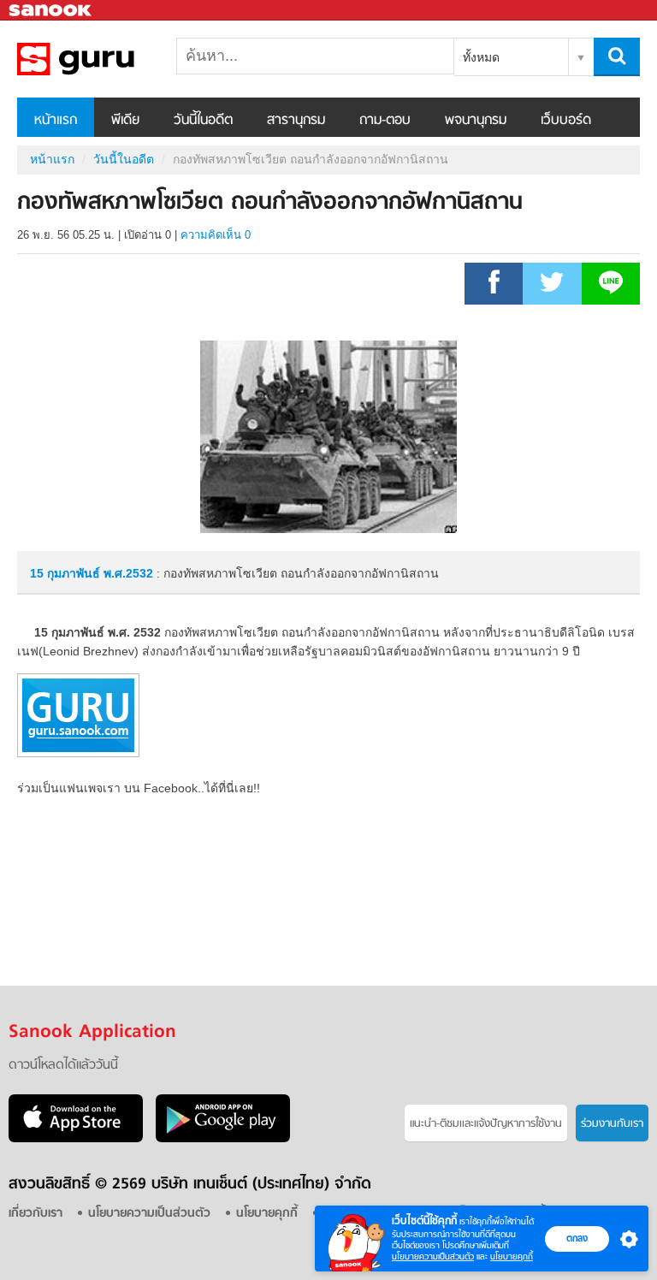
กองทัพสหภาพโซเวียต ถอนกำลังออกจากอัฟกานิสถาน (107, 59)
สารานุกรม (296, 121)
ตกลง (577, 1238)
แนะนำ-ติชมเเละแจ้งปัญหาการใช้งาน (486, 1124)
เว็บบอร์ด (566, 121)
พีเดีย (125, 121)
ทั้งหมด (481, 57)
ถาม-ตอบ (385, 121)
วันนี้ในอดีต (203, 121)
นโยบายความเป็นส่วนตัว (433, 1256)
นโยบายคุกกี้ (511, 1256)
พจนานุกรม (475, 121)
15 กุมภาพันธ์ (67, 573)
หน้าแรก (55, 121)
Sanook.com (51, 10)
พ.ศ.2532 (128, 573)
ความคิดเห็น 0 (216, 234)
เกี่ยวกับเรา (35, 1214)
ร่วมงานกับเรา (612, 1124)
